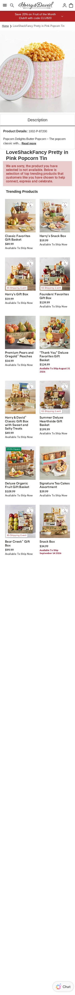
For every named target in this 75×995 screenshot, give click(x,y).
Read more (29, 143)
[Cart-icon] (71, 5)
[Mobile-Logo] (36, 5)
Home (5, 25)
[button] (37, 16)
